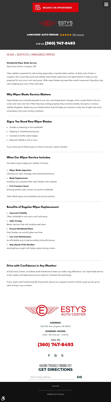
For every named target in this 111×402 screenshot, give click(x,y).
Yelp (62, 355)
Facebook (48, 355)
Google (55, 355)
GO (79, 377)
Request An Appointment (57, 7)
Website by (55, 394)
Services (23, 54)
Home (10, 54)
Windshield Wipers (43, 54)
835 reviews (78, 35)
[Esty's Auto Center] (55, 28)
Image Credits (55, 386)
